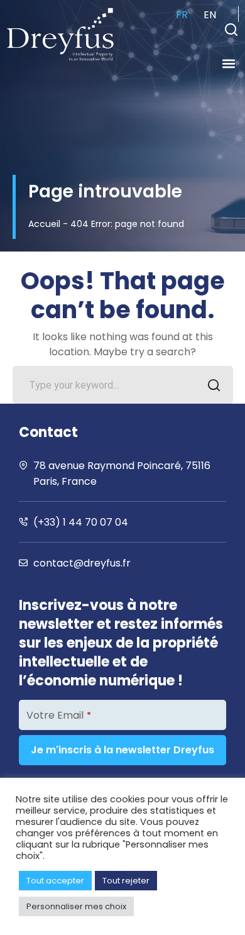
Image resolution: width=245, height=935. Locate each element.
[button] (231, 29)
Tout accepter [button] (55, 881)
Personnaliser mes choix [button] (76, 906)
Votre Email (58, 715)
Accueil (44, 224)
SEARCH (214, 384)
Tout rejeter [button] (126, 881)
